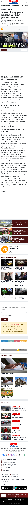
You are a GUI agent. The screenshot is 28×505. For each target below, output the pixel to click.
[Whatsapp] (24, 455)
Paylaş (4, 49)
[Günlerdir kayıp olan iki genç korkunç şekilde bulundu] (14, 40)
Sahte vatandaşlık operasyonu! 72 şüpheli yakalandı (7, 281)
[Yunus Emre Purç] (4, 249)
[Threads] (22, 455)
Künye (4, 484)
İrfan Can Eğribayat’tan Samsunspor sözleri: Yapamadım (19, 431)
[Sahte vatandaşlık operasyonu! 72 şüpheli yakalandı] (7, 275)
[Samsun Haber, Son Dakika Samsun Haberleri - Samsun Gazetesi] (13, 2)
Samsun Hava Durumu (8, 461)
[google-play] (20, 488)
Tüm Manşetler (6, 467)
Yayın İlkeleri (5, 481)
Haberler (3, 9)
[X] (6, 455)
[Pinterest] (9, 455)
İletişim (9, 484)
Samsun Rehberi (6, 476)
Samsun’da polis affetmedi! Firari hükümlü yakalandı (19, 409)
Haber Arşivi (6, 470)
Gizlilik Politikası (6, 479)
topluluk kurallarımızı (15, 324)
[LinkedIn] (14, 455)
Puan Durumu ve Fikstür (9, 465)
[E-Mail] (10, 251)
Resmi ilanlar (16, 476)
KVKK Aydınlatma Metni (18, 479)
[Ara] (25, 2)
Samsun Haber (5, 5)
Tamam (19, 503)
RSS (4, 495)
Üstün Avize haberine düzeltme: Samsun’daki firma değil (18, 417)
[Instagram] (11, 455)
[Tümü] (26, 402)
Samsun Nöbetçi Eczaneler (9, 459)
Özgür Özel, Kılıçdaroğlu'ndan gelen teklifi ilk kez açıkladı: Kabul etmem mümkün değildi (20, 283)
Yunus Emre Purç (14, 248)
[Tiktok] (19, 455)
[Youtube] (17, 455)
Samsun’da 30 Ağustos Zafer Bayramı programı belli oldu (18, 424)
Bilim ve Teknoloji (6, 478)
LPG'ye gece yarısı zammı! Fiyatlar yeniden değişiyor (19, 297)
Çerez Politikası (17, 478)
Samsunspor (15, 5)
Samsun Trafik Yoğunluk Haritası (11, 464)
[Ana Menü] (1, 2)
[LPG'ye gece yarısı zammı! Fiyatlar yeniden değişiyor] (21, 291)
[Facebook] (3, 455)
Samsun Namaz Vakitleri (9, 462)
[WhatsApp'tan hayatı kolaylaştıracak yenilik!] (7, 291)
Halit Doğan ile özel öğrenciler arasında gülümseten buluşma (19, 438)
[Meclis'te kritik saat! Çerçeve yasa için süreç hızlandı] (21, 262)
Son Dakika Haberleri (8, 469)
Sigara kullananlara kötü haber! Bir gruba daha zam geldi (6, 268)
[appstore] (7, 488)
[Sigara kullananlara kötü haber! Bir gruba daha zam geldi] (7, 262)
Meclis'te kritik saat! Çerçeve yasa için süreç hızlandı (20, 268)
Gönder (4, 319)
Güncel (10, 9)
